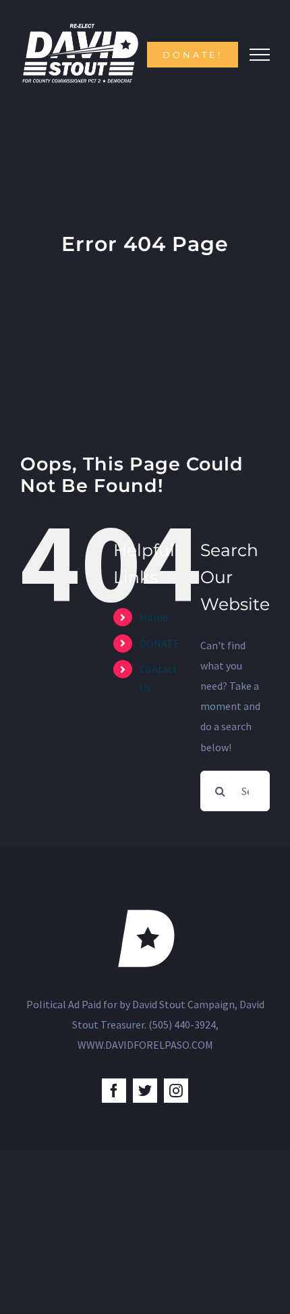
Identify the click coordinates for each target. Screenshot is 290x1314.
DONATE (159, 643)
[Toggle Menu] (259, 55)
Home (154, 617)
